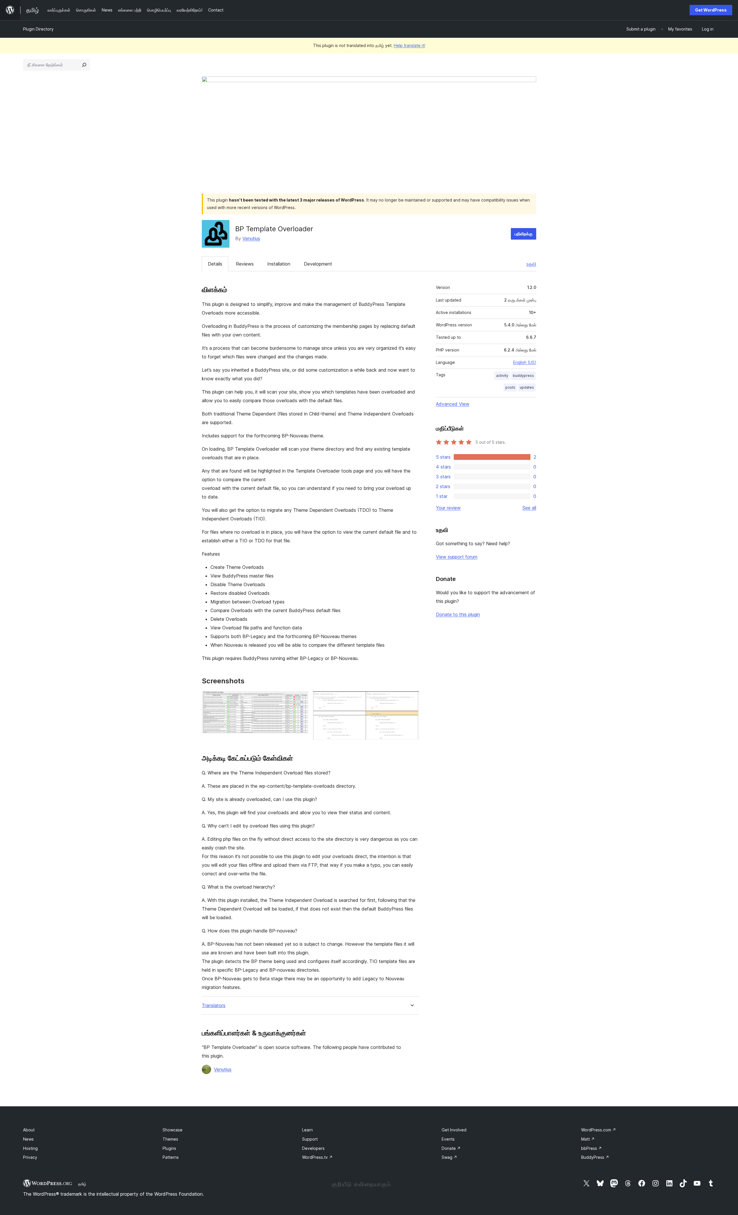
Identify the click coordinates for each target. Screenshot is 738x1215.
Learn (307, 1129)
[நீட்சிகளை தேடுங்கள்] (84, 65)
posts (510, 387)
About (29, 1129)
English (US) (524, 362)
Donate (451, 1148)
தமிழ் (82, 1184)
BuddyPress (595, 1157)
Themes (170, 1139)
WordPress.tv (317, 1157)
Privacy (30, 1157)
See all (529, 508)
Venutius (251, 238)
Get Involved (454, 1129)
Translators (213, 1005)
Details (215, 264)
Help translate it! (409, 45)
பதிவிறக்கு (523, 233)
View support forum (456, 557)
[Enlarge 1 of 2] (300, 699)
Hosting (30, 1148)
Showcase (172, 1129)
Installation (278, 264)
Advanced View (452, 404)
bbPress (591, 1148)
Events (448, 1139)
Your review (448, 508)
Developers (313, 1148)
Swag (449, 1157)
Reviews (245, 264)
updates (527, 387)
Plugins (169, 1148)
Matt (588, 1139)
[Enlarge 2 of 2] (411, 699)
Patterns (171, 1157)
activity (502, 375)
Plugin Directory (38, 29)
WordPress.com (598, 1129)
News (28, 1139)
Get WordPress (711, 9)
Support (310, 1139)
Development (318, 264)
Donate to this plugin (458, 614)
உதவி (531, 264)
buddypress (523, 375)
